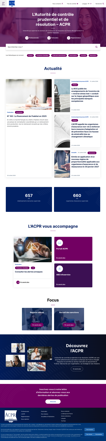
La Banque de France (67, 413)
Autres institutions (66, 416)
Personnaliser (98, 434)
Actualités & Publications (47, 416)
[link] (32, 38)
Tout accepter (89, 429)
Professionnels (25, 411)
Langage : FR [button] (85, 3)
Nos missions (44, 414)
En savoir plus (60, 258)
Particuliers (44, 411)
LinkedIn (63, 418)
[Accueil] (11, 416)
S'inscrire (53, 401)
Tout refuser (89, 434)
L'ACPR (23, 414)
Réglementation (25, 416)
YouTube (63, 421)
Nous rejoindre (25, 419)
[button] (100, 3)
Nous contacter (65, 411)
